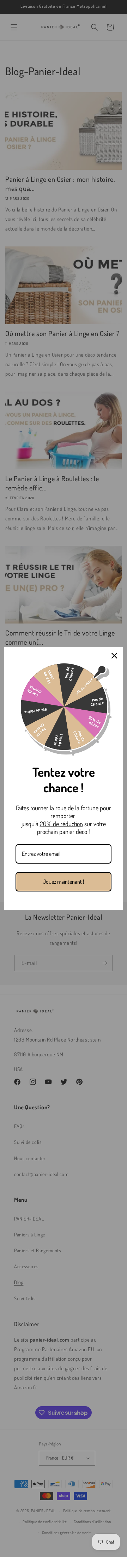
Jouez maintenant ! (63, 881)
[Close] (114, 655)
